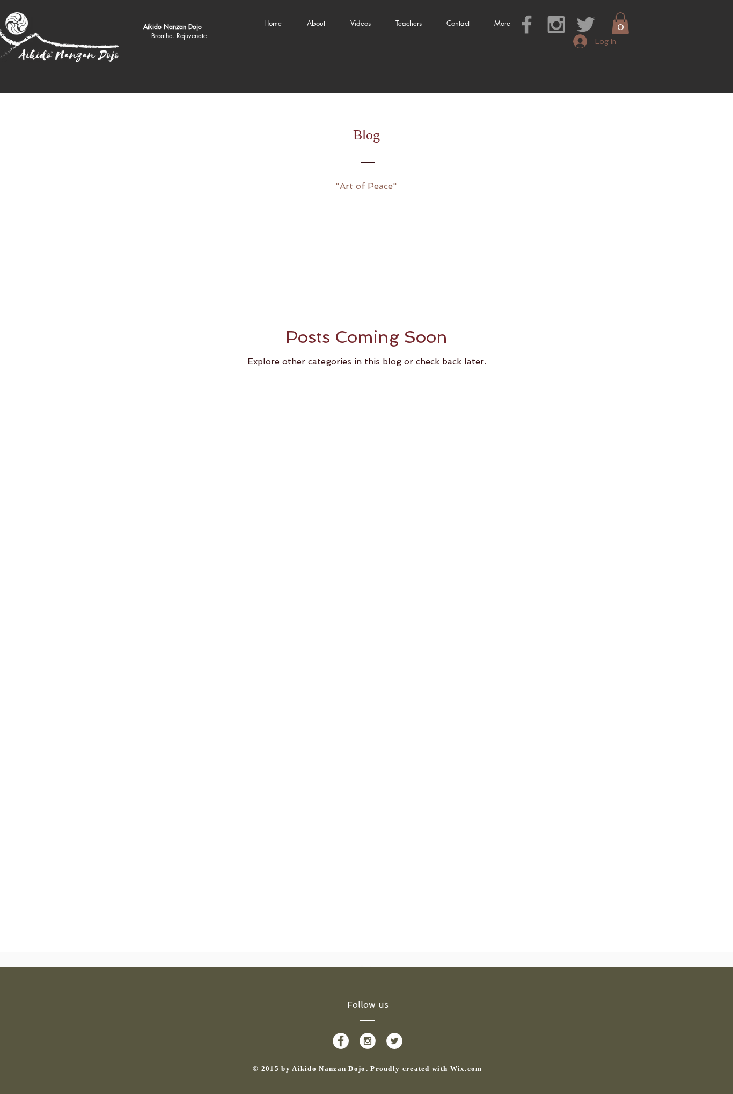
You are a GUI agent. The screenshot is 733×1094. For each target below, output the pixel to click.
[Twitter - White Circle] (394, 1041)
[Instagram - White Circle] (368, 1041)
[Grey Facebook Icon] (527, 24)
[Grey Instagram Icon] (556, 24)
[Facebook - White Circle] (341, 1041)
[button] (620, 23)
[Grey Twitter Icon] (586, 24)
